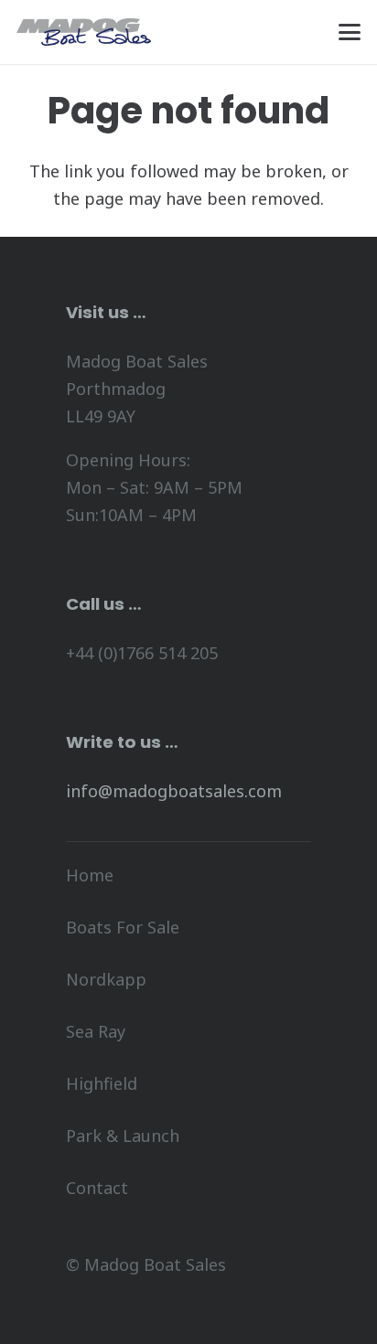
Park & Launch (122, 1136)
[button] (350, 32)
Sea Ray (95, 1031)
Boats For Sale (122, 927)
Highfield (101, 1083)
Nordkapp (106, 979)
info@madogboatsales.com (174, 791)
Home (89, 875)
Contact (97, 1188)
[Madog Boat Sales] (84, 32)
